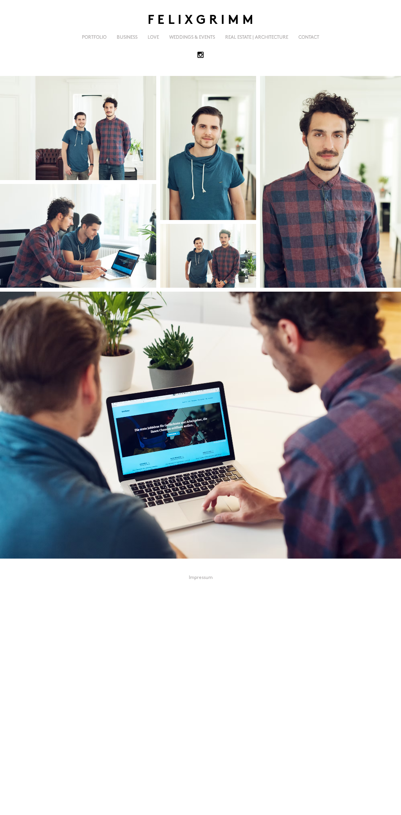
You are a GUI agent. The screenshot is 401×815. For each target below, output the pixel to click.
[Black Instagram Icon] (200, 54)
